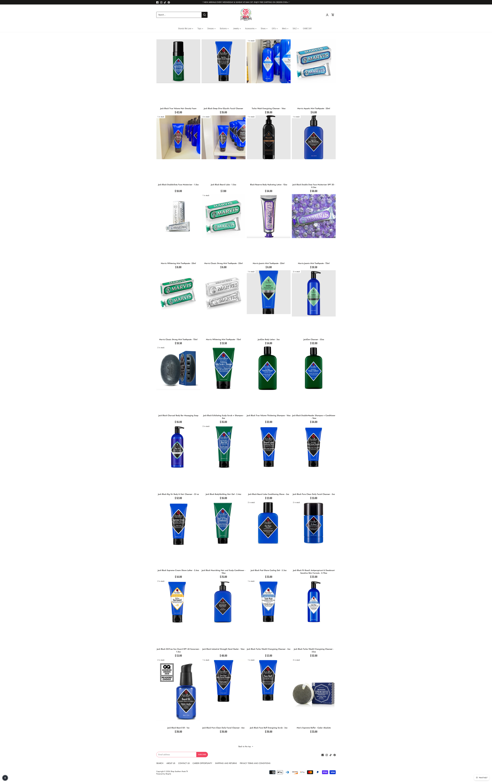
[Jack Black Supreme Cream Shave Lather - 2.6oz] (178, 523)
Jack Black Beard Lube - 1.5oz (223, 184)
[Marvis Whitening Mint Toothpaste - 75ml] (223, 292)
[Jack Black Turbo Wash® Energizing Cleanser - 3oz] (269, 602)
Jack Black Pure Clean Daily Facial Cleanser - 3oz (314, 494)
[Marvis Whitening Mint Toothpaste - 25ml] (178, 216)
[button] (5, 778)
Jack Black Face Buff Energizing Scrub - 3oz (268, 727)
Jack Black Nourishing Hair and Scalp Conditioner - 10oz (223, 571)
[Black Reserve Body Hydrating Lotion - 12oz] (269, 137)
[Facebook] (157, 2)
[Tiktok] (165, 2)
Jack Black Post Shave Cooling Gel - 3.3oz (268, 570)
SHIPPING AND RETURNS (226, 763)
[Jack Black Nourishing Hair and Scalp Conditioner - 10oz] (223, 523)
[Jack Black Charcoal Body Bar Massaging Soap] (178, 368)
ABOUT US (171, 763)
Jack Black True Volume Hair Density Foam (178, 108)
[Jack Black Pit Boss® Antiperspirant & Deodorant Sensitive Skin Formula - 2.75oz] (314, 523)
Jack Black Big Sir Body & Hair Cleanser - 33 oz (178, 494)
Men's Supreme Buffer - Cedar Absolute (314, 727)
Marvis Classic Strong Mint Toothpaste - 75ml (178, 339)
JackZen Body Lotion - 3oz (269, 339)
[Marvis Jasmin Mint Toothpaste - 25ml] (269, 216)
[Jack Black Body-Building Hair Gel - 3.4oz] (223, 447)
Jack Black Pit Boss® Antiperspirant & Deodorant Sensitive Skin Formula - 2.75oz (314, 571)
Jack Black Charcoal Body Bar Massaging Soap (178, 415)
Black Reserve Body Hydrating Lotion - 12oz (268, 184)
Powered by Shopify (163, 774)
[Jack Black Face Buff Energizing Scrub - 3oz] (269, 680)
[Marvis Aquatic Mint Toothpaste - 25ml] (314, 61)
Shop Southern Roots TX (179, 771)
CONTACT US (184, 763)
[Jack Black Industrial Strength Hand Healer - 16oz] (223, 602)
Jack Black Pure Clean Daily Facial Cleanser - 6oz (223, 727)
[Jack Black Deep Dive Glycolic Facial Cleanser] (223, 61)
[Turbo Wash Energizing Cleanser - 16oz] (269, 61)
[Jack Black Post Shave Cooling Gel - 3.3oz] (269, 523)
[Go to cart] (332, 14)
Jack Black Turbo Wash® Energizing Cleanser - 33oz (314, 650)
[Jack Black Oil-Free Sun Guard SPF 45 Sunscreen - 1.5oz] (178, 602)
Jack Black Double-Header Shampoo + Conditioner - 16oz (313, 417)
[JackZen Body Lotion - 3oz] (269, 292)
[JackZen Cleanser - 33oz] (314, 293)
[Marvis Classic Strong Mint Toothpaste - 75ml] (178, 292)
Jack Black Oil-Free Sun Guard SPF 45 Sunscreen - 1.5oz (178, 650)
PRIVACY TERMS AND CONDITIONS (255, 763)
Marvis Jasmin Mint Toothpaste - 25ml (268, 263)
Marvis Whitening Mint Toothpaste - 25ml (178, 263)
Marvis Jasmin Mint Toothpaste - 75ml (314, 263)
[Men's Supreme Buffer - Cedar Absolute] (314, 691)
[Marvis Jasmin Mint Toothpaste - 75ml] (314, 216)
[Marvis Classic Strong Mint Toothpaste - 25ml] (223, 216)
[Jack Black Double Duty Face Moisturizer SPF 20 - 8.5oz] (314, 137)
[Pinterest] (169, 2)
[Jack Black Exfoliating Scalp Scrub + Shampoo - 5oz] (223, 368)
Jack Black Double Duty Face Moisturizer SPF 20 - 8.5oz (314, 186)
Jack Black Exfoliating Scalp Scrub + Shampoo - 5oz (223, 417)
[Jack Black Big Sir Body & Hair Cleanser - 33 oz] (178, 447)
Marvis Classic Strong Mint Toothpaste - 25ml (223, 263)
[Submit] (204, 15)
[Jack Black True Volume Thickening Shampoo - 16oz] (269, 368)
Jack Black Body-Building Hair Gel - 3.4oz (223, 494)
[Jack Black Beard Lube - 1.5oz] (223, 137)
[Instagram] (161, 2)
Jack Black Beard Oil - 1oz (178, 727)
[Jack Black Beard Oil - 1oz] (178, 690)
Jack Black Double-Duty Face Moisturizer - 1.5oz (178, 184)
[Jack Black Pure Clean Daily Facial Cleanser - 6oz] (223, 680)
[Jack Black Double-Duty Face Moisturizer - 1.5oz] (178, 137)
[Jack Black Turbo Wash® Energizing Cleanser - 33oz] (314, 602)
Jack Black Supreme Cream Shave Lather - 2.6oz (178, 570)
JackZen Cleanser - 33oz (314, 339)
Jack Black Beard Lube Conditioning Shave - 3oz (268, 494)
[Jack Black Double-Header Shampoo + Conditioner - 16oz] (314, 368)
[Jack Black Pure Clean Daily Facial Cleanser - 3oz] (314, 447)
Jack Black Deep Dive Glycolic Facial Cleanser (223, 108)
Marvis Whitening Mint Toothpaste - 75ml (223, 339)
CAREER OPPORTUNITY (202, 763)
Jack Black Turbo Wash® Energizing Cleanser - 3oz (268, 649)
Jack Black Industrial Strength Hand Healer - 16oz (223, 649)
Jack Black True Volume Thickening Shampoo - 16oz (268, 415)
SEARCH (160, 763)
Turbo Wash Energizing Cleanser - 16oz (268, 108)
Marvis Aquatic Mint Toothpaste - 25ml (313, 108)
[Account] (327, 14)
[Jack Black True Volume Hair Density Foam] (178, 61)
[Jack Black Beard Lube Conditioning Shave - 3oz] (269, 447)
